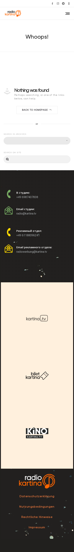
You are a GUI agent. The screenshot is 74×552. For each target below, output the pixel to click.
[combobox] (37, 141)
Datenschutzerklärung (37, 496)
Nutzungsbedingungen (37, 506)
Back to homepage (35, 110)
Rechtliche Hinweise (37, 517)
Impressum (37, 527)
